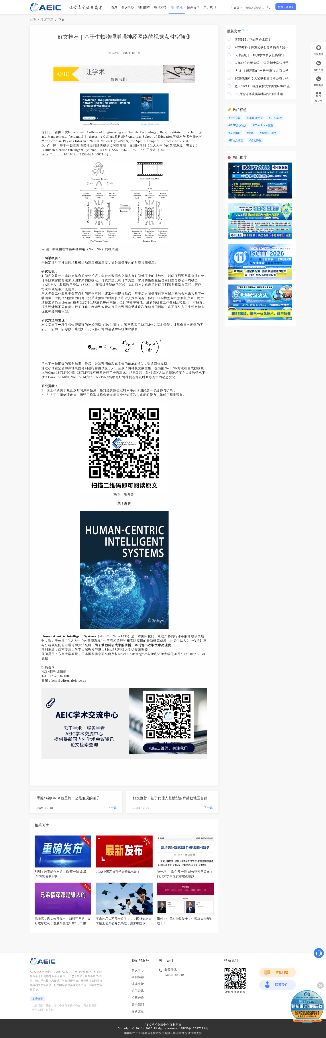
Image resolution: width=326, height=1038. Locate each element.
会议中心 (127, 7)
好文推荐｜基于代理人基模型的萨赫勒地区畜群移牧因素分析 (173, 797)
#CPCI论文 (275, 117)
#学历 (250, 133)
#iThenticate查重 (263, 125)
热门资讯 (177, 7)
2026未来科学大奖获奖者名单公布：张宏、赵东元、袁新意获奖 (264, 78)
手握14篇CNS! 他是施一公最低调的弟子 (68, 797)
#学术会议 (234, 117)
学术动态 (47, 19)
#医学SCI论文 (268, 133)
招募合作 (193, 7)
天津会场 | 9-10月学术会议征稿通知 (259, 55)
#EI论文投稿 (235, 140)
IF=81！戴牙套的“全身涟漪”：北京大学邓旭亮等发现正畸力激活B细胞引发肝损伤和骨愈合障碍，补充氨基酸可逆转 (264, 70)
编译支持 (160, 7)
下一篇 (208, 807)
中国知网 (37, 1009)
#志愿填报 (234, 133)
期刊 (142, 145)
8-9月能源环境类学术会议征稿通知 (259, 93)
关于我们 (209, 7)
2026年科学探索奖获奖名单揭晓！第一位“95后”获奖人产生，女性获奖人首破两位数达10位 (264, 47)
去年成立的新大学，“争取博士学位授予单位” (264, 62)
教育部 (50, 1009)
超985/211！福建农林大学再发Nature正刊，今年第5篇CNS (264, 86)
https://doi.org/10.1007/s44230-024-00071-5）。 (77, 154)
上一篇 (112, 807)
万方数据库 (90, 1005)
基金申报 (51, 1005)
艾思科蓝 (37, 1005)
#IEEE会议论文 (237, 125)
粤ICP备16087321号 (194, 1028)
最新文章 (138, 1011)
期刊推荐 (144, 7)
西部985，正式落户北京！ (253, 39)
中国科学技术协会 (70, 1005)
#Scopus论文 (255, 117)
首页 (114, 7)
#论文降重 (255, 140)
